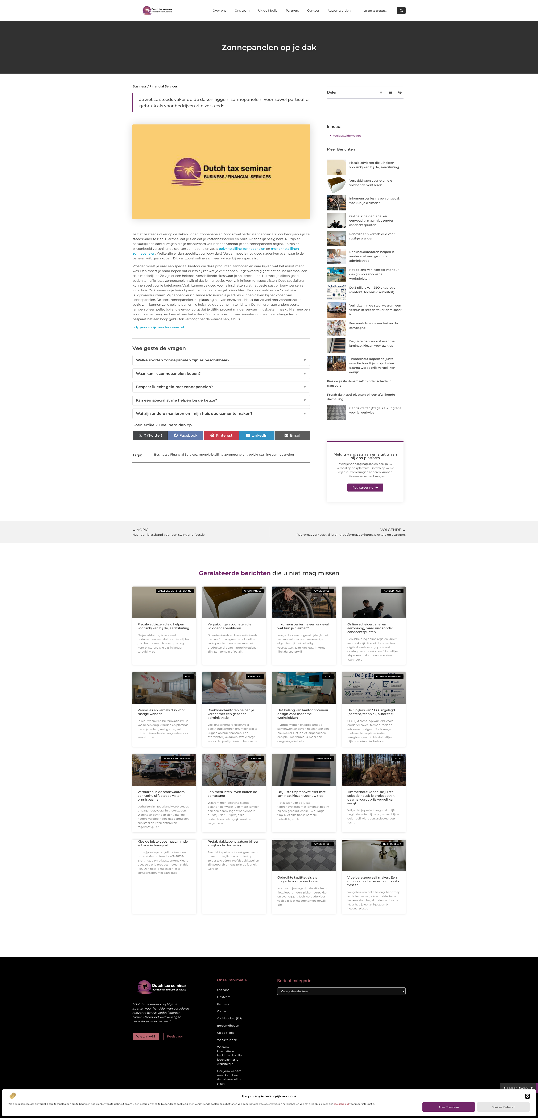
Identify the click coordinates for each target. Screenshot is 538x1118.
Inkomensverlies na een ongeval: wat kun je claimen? (303, 626)
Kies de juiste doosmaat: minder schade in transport (163, 843)
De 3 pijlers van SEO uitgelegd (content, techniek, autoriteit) (371, 712)
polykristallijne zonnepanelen (271, 454)
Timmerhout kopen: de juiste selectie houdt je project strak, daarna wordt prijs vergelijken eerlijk (371, 797)
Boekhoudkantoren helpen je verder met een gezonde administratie (372, 256)
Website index (227, 1039)
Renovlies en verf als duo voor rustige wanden (161, 712)
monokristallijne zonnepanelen (223, 454)
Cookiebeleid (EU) (229, 1018)
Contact (313, 10)
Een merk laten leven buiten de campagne (232, 794)
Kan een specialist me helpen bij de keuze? (221, 400)
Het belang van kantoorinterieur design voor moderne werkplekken (374, 274)
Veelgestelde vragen (347, 135)
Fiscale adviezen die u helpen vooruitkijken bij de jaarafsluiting (163, 626)
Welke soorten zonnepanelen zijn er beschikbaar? (221, 360)
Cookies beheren (503, 1107)
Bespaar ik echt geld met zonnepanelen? (221, 387)
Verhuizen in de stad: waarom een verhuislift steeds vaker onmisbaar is (375, 310)
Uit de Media (267, 10)
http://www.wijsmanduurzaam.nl (158, 327)
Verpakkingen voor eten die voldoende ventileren (229, 626)
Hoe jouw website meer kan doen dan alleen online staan (229, 1077)
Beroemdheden (228, 1025)
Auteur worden (339, 10)
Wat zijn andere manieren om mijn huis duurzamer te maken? (221, 413)
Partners (292, 10)
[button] (527, 1096)
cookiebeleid (341, 1103)
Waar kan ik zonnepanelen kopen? (221, 373)
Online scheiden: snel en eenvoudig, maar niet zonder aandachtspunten (371, 220)
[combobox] (378, 10)
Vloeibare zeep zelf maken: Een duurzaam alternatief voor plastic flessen (373, 881)
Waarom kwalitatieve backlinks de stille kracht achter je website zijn (229, 1055)
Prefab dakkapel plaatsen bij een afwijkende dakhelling (233, 843)
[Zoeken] (401, 10)
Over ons (219, 10)
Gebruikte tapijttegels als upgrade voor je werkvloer (298, 879)
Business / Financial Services (155, 86)
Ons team (242, 10)
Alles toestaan (449, 1107)
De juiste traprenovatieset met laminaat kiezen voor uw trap (301, 794)
